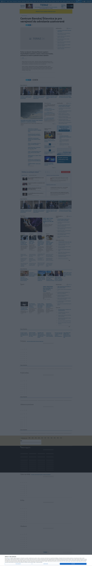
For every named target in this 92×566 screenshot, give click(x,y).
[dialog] (46, 560)
